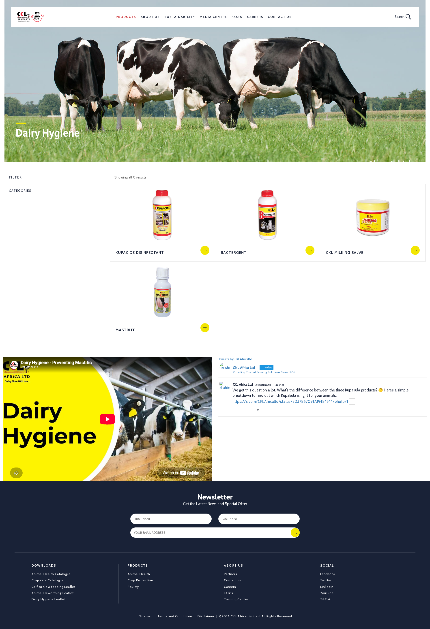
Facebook (327, 574)
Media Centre (213, 17)
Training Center (236, 599)
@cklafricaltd (263, 384)
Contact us (232, 580)
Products (126, 17)
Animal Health (139, 574)
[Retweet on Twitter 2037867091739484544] (243, 410)
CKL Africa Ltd (243, 384)
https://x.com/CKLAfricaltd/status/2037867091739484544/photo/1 (290, 401)
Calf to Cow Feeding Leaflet (53, 587)
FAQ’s (237, 17)
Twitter (325, 580)
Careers (255, 17)
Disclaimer (206, 616)
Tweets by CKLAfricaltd (235, 359)
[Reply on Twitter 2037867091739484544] (235, 410)
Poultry (133, 587)
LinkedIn (326, 587)
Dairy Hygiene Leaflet (49, 599)
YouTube (327, 593)
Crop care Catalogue (48, 580)
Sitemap (146, 616)
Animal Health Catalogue (51, 574)
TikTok (325, 599)
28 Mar (279, 384)
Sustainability (179, 17)
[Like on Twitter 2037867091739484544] (251, 410)
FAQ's (228, 593)
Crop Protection (140, 580)
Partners (230, 574)
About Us (150, 17)
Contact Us (280, 17)
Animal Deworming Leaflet (53, 593)
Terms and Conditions (175, 616)
